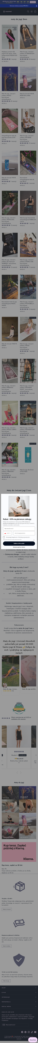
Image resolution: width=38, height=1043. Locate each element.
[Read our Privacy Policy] (34, 540)
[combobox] (7, 533)
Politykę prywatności (24, 537)
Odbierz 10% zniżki (19, 543)
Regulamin (15, 537)
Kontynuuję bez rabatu (19, 547)
